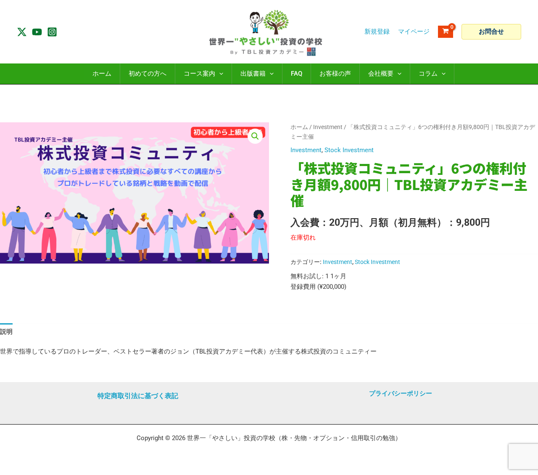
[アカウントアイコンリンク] (414, 31)
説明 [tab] (6, 331)
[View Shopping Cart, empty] (445, 32)
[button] (491, 32)
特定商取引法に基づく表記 (138, 396)
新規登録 (377, 31)
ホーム (299, 127)
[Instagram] (52, 32)
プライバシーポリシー (400, 393)
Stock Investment (349, 150)
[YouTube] (37, 32)
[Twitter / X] (22, 32)
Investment (328, 127)
